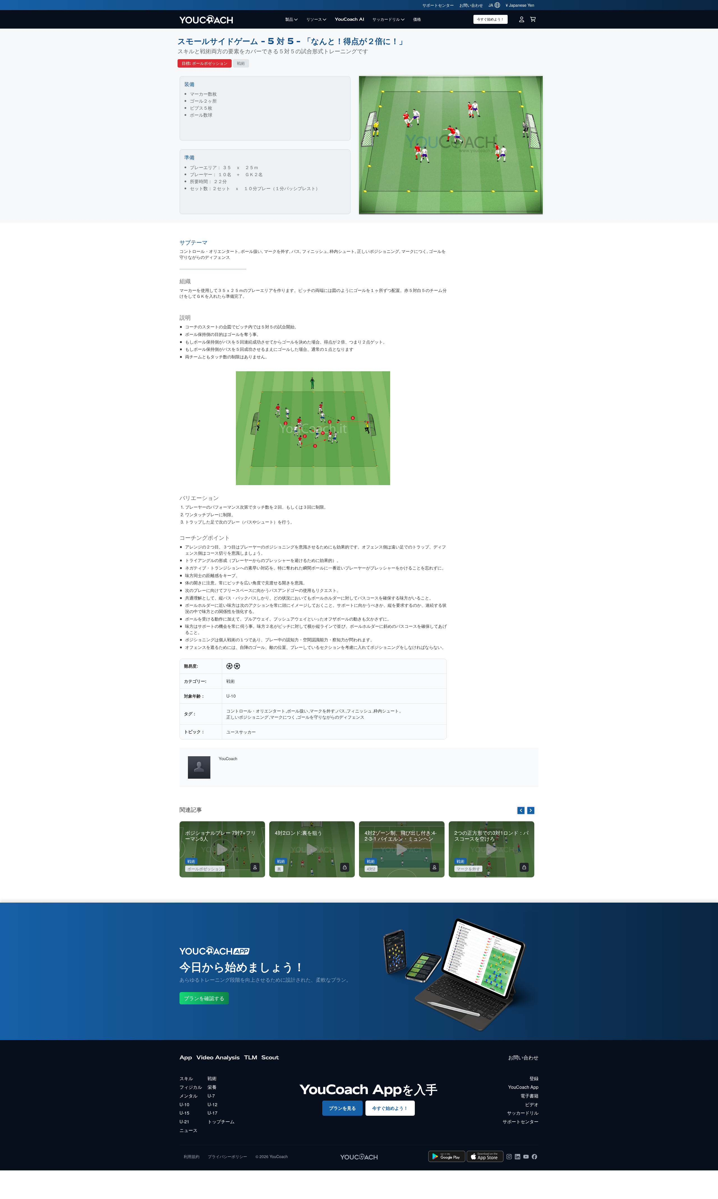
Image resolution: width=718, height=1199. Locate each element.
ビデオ (531, 1104)
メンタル (188, 1095)
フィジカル (191, 1087)
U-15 (184, 1113)
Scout (270, 1057)
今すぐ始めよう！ (490, 19)
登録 (534, 1078)
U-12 (212, 1104)
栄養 (212, 1087)
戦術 (241, 63)
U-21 (184, 1121)
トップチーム (221, 1121)
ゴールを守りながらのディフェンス (330, 717)
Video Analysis (218, 1057)
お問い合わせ (471, 5)
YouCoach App (523, 1087)
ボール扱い (251, 251)
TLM (250, 1057)
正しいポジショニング (378, 251)
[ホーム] (230, 19)
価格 (417, 19)
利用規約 (191, 1156)
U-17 (212, 1113)
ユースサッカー (241, 731)
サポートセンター (438, 5)
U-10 (231, 696)
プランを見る (342, 1108)
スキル (186, 1078)
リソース (314, 19)
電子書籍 (529, 1095)
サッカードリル (386, 19)
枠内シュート (342, 251)
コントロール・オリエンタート (209, 251)
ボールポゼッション (209, 63)
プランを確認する (204, 998)
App (186, 1057)
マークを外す (276, 251)
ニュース (188, 1130)
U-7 (211, 1095)
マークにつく (414, 251)
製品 (289, 19)
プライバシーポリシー (227, 1156)
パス (295, 251)
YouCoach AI (349, 19)
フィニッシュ (314, 251)
